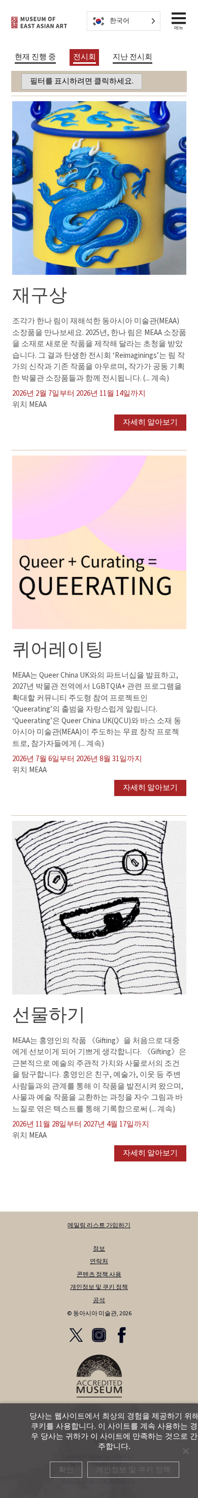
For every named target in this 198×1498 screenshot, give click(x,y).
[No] (185, 1451)
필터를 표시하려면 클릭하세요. (82, 81)
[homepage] (39, 22)
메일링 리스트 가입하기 (99, 1225)
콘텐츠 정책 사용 (99, 1274)
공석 (99, 1300)
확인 (66, 1469)
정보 (99, 1248)
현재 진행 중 (35, 57)
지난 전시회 (132, 57)
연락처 (99, 1261)
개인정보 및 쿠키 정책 (99, 1287)
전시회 (84, 57)
